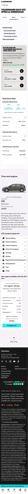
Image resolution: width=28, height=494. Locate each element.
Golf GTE (5, 5)
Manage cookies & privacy (17, 394)
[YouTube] (14, 362)
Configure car (11, 325)
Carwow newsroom (6, 373)
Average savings (5, 424)
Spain (17, 405)
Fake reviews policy (5, 398)
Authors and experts (6, 371)
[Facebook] (2, 362)
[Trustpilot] (13, 384)
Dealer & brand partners (20, 368)
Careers (17, 366)
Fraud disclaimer (5, 396)
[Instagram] (10, 362)
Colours (23, 17)
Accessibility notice (5, 400)
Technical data (7, 27)
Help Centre (5, 351)
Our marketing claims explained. (10, 422)
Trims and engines (8, 39)
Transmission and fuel (10, 36)
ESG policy (12, 396)
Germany (10, 405)
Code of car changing (16, 400)
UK (4, 405)
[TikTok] (18, 362)
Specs (14, 17)
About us (3, 366)
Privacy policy (19, 396)
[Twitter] (6, 362)
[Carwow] (6, 1)
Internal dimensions (9, 33)
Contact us (4, 368)
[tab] (4, 17)
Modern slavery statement (17, 398)
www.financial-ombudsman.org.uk (11, 466)
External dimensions (10, 30)
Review (5, 17)
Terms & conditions (5, 394)
